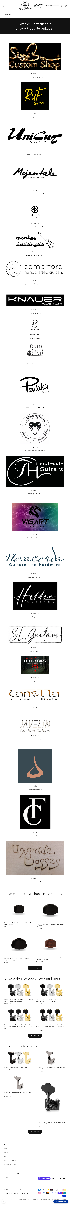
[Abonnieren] (33, 1178)
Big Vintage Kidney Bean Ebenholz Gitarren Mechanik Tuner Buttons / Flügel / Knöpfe (17, 959)
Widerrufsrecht (35, 1199)
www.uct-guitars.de (34, 681)
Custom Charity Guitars (34, 363)
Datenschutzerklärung (10, 1160)
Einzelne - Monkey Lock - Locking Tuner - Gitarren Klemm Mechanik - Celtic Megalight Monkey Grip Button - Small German (50, 1026)
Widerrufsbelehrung (9, 1168)
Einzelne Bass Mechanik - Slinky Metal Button (15, 1067)
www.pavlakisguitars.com (34, 407)
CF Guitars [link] (34, 836)
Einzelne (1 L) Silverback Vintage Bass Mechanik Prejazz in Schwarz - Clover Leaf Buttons (50, 1123)
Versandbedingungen (10, 1164)
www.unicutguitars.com (34, 154)
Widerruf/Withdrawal (60, 1201)
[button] (3, 6)
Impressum (7, 1152)
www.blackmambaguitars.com (34, 450)
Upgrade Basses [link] (34, 882)
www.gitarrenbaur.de (34, 789)
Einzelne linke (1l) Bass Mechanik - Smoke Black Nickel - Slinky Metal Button (18, 1093)
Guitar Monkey (18, 1199)
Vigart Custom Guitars (34, 538)
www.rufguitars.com (34, 117)
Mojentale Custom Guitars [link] (34, 194)
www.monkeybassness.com (34, 255)
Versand (57, 1199)
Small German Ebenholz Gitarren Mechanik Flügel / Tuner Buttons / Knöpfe (18, 923)
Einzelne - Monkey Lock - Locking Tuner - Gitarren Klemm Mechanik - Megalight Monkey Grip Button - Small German (18, 1025)
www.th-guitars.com (34, 494)
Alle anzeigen (35, 968)
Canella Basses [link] (34, 711)
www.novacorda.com (34, 577)
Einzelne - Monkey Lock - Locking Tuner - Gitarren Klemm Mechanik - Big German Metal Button (18, 1000)
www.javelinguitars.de (34, 739)
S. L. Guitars (34, 651)
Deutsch (49, 5)
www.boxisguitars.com (34, 227)
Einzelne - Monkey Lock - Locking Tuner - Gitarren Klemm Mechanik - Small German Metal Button (50, 1000)
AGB (5, 1156)
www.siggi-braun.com (34, 77)
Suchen (6, 1148)
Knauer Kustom (34, 313)
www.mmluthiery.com (34, 338)
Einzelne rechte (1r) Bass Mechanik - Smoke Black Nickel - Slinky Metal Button (50, 1068)
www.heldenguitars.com (34, 617)
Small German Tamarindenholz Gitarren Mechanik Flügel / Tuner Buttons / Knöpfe (50, 958)
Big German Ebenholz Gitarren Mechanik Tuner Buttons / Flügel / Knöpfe (50, 925)
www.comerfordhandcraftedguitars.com (34, 284)
